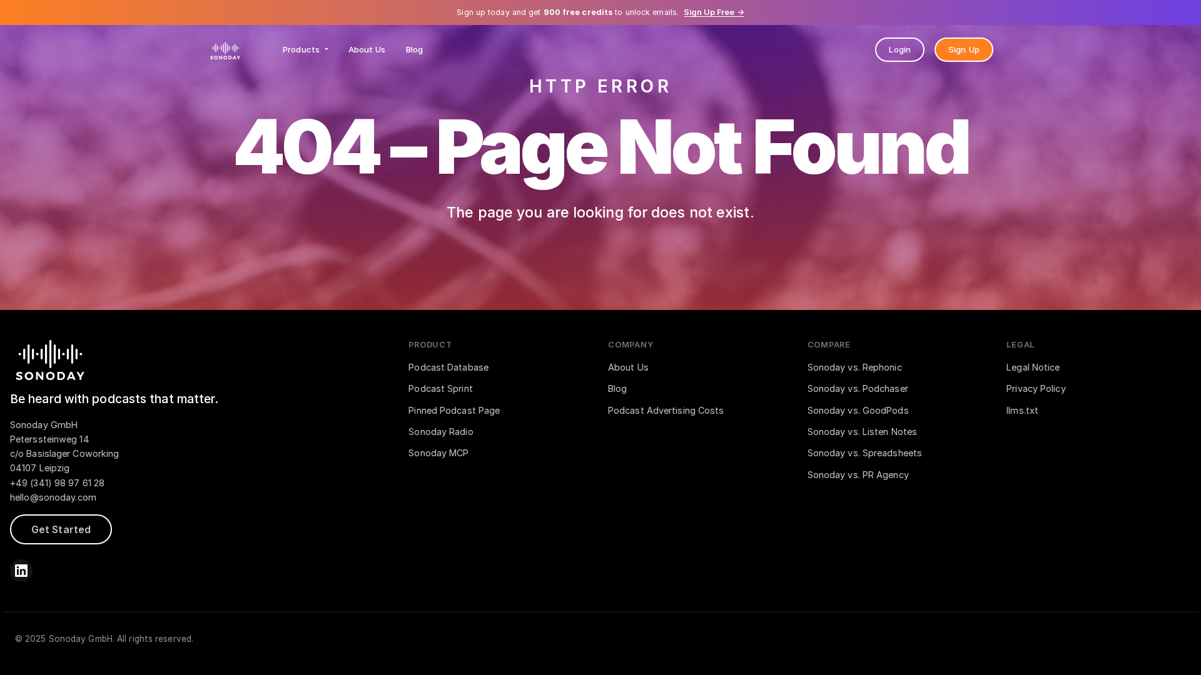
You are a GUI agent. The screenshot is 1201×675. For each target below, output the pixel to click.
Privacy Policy (1035, 388)
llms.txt (1022, 410)
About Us (367, 49)
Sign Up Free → (714, 12)
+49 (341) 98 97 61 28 (57, 483)
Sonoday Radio (440, 431)
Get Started (61, 529)
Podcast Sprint (440, 388)
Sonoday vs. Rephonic (855, 367)
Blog (414, 49)
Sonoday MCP (438, 453)
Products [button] (302, 49)
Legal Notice (1033, 367)
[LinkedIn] (21, 570)
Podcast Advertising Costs (666, 410)
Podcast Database (448, 367)
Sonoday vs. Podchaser (858, 388)
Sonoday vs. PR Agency (858, 474)
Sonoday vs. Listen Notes (862, 431)
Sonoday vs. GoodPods (858, 410)
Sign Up (964, 49)
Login (900, 49)
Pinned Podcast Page (454, 410)
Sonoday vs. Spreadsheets (865, 453)
